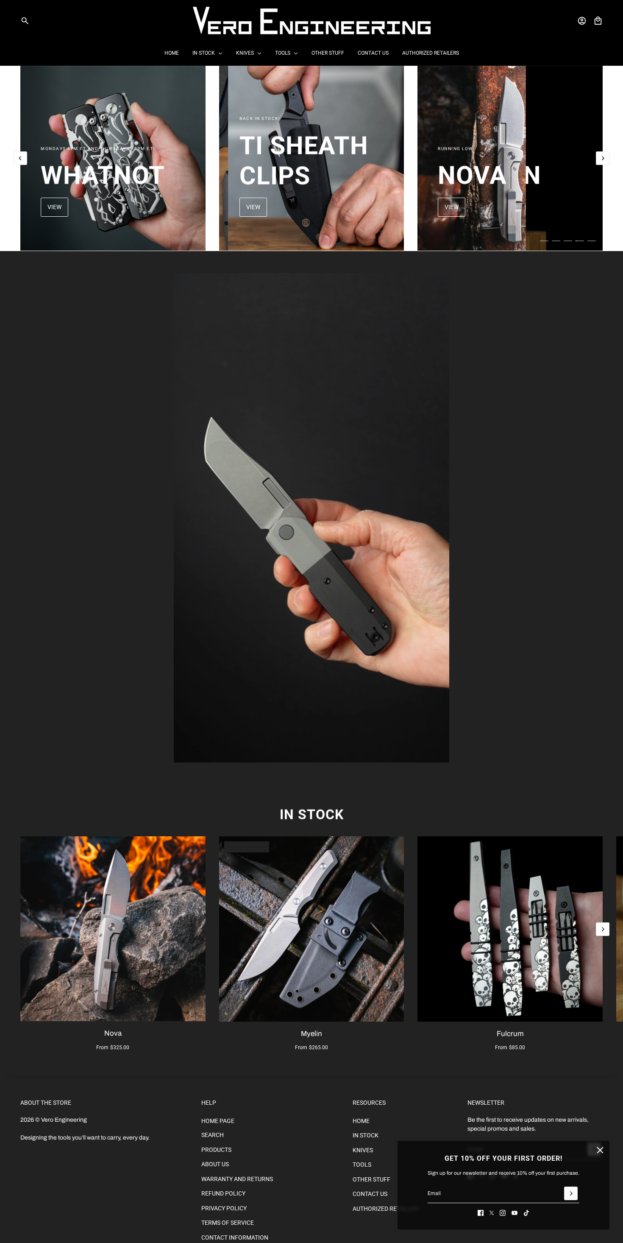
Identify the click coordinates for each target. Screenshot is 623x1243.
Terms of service (227, 1222)
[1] (544, 240)
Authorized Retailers (386, 1208)
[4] (580, 240)
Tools (362, 1164)
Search (212, 1134)
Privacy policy (224, 1208)
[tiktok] (526, 1213)
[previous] (20, 158)
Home (361, 1120)
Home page (217, 1120)
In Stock (312, 815)
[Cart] (598, 20)
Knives (363, 1150)
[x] (491, 1213)
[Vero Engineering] (312, 20)
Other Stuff (371, 1179)
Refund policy (223, 1193)
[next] (602, 158)
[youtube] (514, 1213)
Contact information (234, 1237)
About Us (215, 1164)
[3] (568, 240)
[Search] (25, 20)
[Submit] (571, 1193)
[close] (600, 1150)
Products (216, 1149)
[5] (591, 240)
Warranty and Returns (237, 1179)
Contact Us (370, 1193)
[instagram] (502, 1213)
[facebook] (480, 1213)
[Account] (582, 20)
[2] (556, 240)
